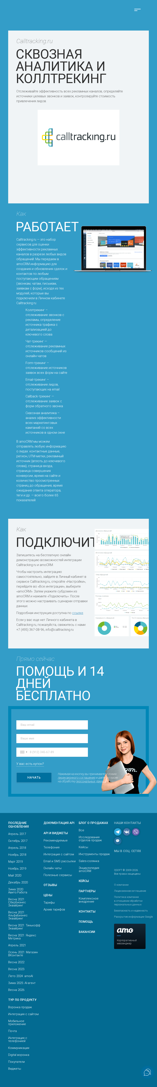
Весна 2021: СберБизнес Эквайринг (17, 902)
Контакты (87, 911)
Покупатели (16, 1062)
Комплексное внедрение (89, 900)
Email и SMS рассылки (60, 861)
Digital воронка (18, 1055)
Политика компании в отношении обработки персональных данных (128, 900)
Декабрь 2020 (18, 882)
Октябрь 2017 (17, 841)
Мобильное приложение (17, 1022)
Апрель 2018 (17, 848)
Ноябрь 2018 (17, 855)
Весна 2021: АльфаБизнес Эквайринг (18, 915)
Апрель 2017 (17, 834)
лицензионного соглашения (76, 778)
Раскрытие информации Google (133, 916)
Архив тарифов (54, 909)
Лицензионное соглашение (130, 890)
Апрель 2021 (17, 945)
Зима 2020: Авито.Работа (17, 890)
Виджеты (14, 1069)
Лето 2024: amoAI (20, 976)
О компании (121, 884)
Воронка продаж (20, 1007)
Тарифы (49, 902)
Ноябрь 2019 (17, 868)
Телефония (51, 847)
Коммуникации (18, 1048)
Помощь (86, 922)
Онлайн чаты (53, 868)
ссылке (77, 613)
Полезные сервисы (58, 875)
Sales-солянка (89, 861)
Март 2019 (15, 861)
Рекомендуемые (56, 840)
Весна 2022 (16, 962)
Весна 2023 (16, 969)
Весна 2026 (16, 990)
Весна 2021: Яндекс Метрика (22, 936)
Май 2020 (14, 875)
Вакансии (87, 932)
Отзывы (50, 885)
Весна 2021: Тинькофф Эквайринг (24, 927)
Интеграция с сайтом (23, 1014)
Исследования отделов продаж (90, 838)
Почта (12, 1031)
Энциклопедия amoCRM (89, 869)
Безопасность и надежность (131, 910)
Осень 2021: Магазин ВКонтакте (23, 953)
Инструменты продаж (94, 854)
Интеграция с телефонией (17, 1039)
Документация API (59, 823)
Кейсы (83, 847)
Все (81, 830)
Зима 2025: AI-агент (22, 983)
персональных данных (91, 781)
